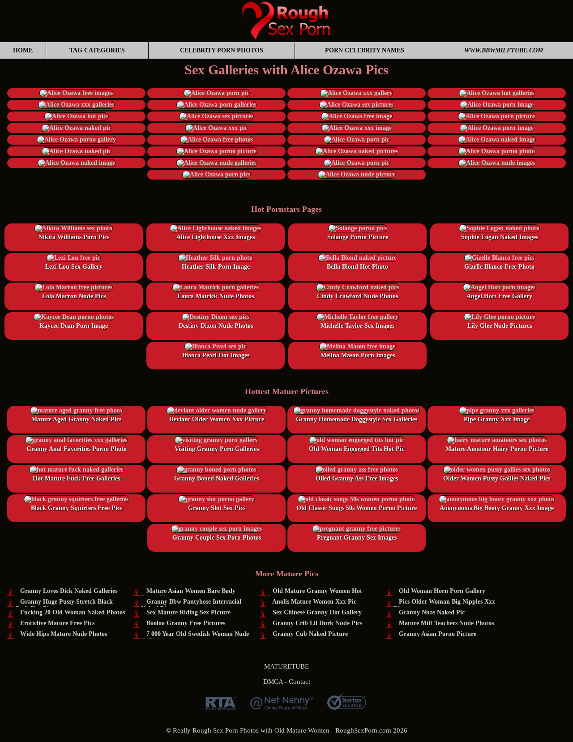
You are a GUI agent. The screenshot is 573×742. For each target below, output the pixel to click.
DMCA (273, 681)
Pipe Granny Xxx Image (497, 419)
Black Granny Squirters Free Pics (76, 508)
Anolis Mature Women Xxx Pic (314, 601)
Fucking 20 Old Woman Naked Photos (72, 612)
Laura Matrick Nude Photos (215, 296)
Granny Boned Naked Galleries (216, 478)
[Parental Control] (282, 706)
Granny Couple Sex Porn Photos (216, 537)
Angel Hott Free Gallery (499, 296)
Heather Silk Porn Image (216, 266)
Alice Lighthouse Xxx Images (215, 237)
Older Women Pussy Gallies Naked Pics (496, 478)
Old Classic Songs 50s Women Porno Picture (356, 508)
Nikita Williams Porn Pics (73, 237)
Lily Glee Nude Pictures (499, 325)
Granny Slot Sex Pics (216, 508)
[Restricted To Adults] (220, 706)
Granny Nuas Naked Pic (432, 612)
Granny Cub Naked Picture (310, 633)
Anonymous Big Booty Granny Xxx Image (497, 508)
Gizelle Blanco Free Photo (499, 266)
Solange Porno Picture (357, 237)
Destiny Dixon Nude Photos (216, 325)
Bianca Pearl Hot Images (215, 355)
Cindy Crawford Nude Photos (357, 296)
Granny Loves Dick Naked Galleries (68, 591)
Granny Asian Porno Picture (437, 633)
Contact (299, 681)
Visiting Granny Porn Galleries (217, 449)
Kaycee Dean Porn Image (73, 325)
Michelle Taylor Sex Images (357, 325)
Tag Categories (97, 50)
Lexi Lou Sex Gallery (74, 266)
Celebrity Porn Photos (221, 50)
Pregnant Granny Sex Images (357, 537)
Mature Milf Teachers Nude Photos (446, 623)
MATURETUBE (286, 666)
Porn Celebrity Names (364, 50)
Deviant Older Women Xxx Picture (216, 419)
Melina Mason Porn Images (358, 355)
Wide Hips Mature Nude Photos (63, 633)
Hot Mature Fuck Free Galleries (76, 478)
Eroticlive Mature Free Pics (57, 623)
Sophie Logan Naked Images (499, 237)
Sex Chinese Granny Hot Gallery (317, 612)
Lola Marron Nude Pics (74, 296)
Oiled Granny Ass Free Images (357, 478)
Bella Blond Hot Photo (357, 266)
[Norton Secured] (346, 706)
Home (23, 50)
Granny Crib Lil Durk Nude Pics (317, 623)
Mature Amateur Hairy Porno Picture (496, 449)
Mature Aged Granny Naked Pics (76, 419)
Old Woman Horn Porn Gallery (442, 591)
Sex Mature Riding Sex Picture (188, 612)
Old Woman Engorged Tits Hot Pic (356, 449)
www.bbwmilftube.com (503, 50)
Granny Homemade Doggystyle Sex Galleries (356, 419)
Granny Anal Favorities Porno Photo (76, 449)
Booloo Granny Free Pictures (185, 623)
